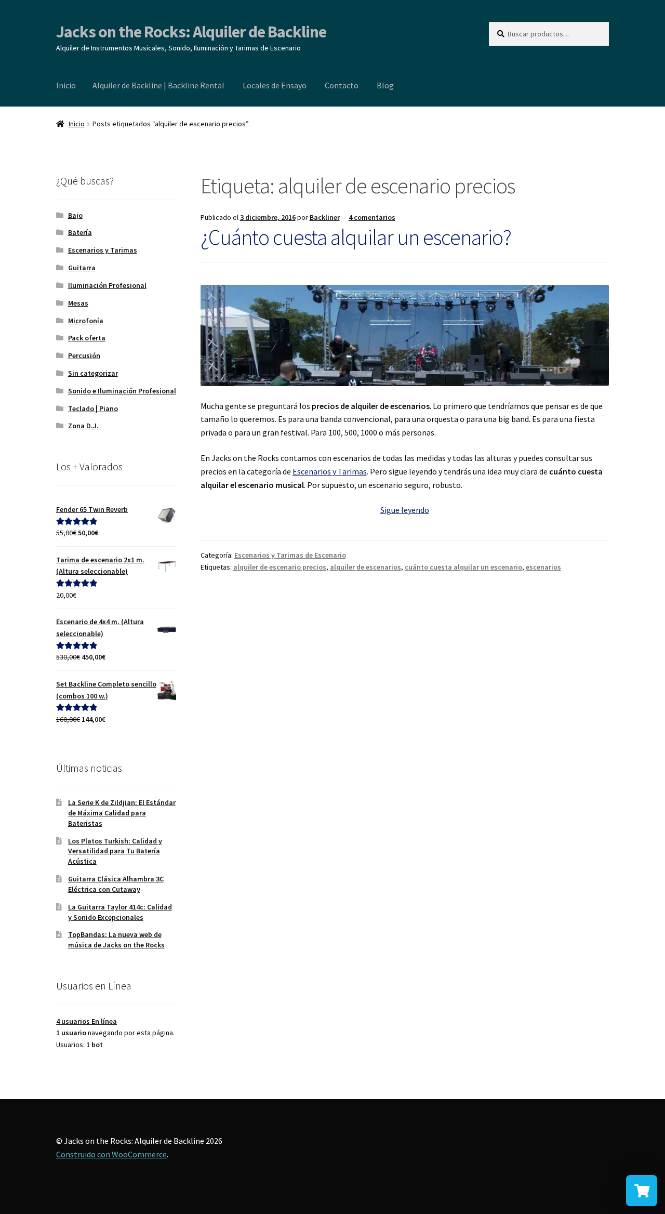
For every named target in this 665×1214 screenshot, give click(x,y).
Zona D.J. (83, 425)
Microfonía (85, 320)
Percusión (84, 355)
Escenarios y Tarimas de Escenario (290, 555)
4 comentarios (372, 217)
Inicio (66, 85)
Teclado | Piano (93, 408)
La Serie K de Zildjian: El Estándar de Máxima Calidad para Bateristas (122, 813)
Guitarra (82, 267)
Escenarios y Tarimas (329, 471)
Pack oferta (86, 337)
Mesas (78, 303)
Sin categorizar (93, 373)
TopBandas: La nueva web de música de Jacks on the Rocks (116, 939)
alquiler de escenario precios (279, 567)
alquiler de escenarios (365, 567)
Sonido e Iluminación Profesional (122, 390)
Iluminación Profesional (107, 285)
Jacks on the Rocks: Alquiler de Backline (191, 31)
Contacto (341, 85)
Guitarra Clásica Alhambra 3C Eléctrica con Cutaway (116, 884)
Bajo (75, 215)
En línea (86, 1021)
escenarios (543, 567)
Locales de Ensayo (275, 85)
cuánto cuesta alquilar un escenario (463, 567)
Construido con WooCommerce (111, 1154)
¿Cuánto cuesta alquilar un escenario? (356, 236)
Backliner (325, 217)
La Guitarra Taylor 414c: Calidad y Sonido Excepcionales (120, 912)
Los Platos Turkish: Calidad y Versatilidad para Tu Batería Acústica (115, 851)
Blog (385, 85)
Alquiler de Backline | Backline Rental (158, 85)
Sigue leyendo (404, 510)
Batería (80, 232)
